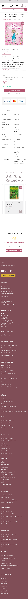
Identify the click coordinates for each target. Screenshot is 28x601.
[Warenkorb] (25, 5)
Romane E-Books (6, 497)
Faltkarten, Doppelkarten (8, 440)
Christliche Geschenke (7, 511)
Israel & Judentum (6, 409)
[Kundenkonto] (22, 5)
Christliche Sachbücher (8, 474)
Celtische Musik (5, 568)
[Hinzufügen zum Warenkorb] (20, 211)
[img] (3, 19)
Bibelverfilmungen (6, 425)
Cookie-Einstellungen (7, 353)
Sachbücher (4, 404)
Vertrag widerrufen (8, 275)
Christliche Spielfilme (7, 420)
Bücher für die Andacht (8, 477)
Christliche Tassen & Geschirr (9, 514)
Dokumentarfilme (6, 423)
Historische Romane (7, 401)
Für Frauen (4, 581)
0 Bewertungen (15, 20)
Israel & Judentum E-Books (9, 500)
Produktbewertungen (7, 355)
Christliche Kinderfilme (8, 428)
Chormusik (4, 560)
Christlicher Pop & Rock (8, 558)
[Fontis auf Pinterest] (11, 271)
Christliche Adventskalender (9, 544)
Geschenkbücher (6, 524)
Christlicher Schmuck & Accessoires (11, 516)
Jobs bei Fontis (5, 335)
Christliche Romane (7, 399)
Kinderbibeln (5, 467)
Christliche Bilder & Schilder (9, 521)
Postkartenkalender (6, 537)
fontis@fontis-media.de (8, 373)
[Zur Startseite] (3, 263)
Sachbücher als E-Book (8, 502)
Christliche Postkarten (7, 438)
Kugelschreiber (5, 448)
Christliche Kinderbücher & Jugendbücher (13, 411)
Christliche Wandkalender (8, 534)
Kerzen (3, 519)
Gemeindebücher (6, 484)
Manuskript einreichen (7, 293)
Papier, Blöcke (5, 450)
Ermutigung (4, 593)
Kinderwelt (4, 586)
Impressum (4, 296)
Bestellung (4, 382)
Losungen (4, 547)
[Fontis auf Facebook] (8, 271)
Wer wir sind (4, 286)
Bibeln (3, 462)
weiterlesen (6, 69)
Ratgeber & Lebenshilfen (8, 406)
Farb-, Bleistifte (5, 445)
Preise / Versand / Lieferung (9, 350)
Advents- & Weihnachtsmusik (9, 565)
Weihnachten (5, 591)
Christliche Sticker (6, 453)
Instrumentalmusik (6, 563)
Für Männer (4, 583)
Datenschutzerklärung (7, 348)
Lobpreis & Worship (7, 555)
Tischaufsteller (5, 542)
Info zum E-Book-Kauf (14, 93)
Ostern (3, 588)
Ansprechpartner (6, 288)
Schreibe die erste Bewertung (14, 250)
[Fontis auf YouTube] (2, 271)
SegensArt (4, 443)
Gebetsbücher (5, 479)
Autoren (3, 578)
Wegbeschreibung (6, 291)
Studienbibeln (5, 464)
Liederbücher (5, 482)
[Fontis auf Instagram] (5, 271)
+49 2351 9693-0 (18, 0)
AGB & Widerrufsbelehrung (9, 345)
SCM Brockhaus (18, 134)
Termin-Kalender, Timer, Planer (10, 539)
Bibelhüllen (4, 469)
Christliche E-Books (7, 495)
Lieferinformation (6, 384)
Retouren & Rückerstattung (9, 387)
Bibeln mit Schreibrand (8, 472)
